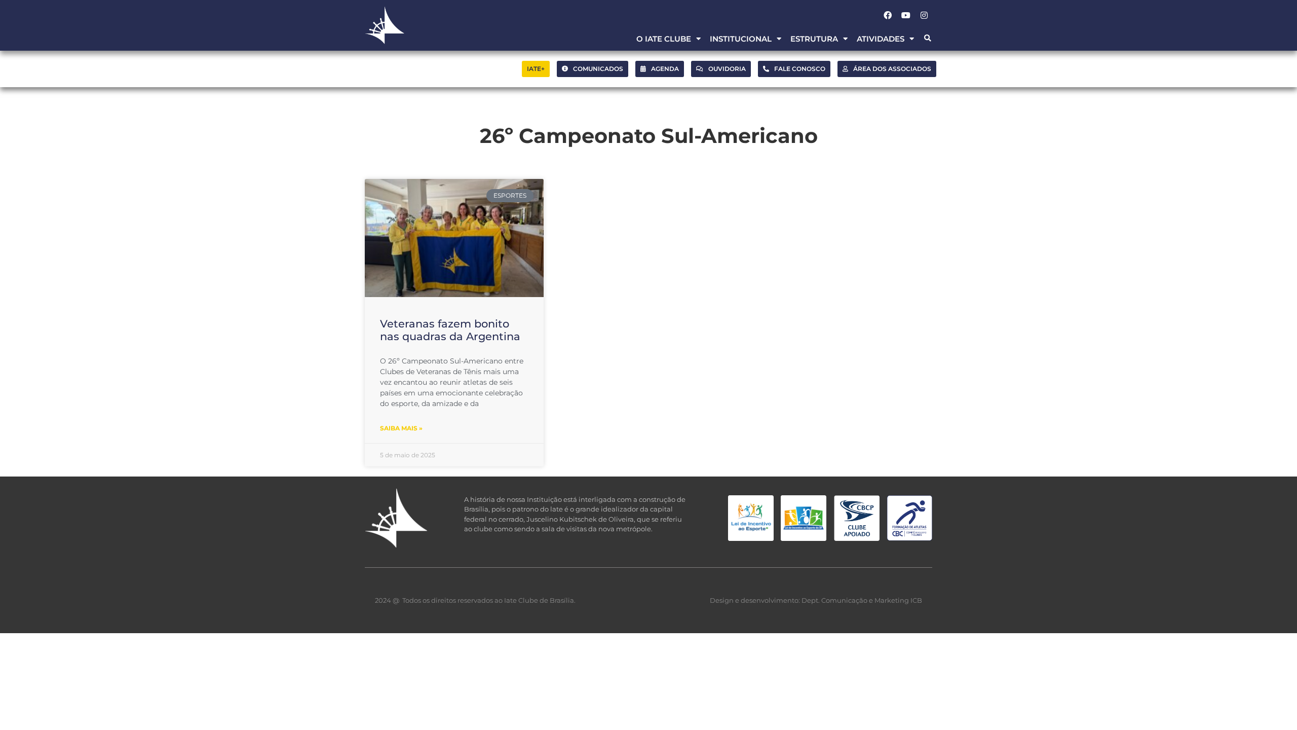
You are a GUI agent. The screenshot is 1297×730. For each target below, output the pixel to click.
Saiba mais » (401, 428)
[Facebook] (888, 15)
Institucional (741, 39)
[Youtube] (906, 15)
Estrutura (814, 39)
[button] (927, 38)
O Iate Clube (663, 39)
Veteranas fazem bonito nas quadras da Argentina (450, 330)
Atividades (880, 39)
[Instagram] (924, 15)
